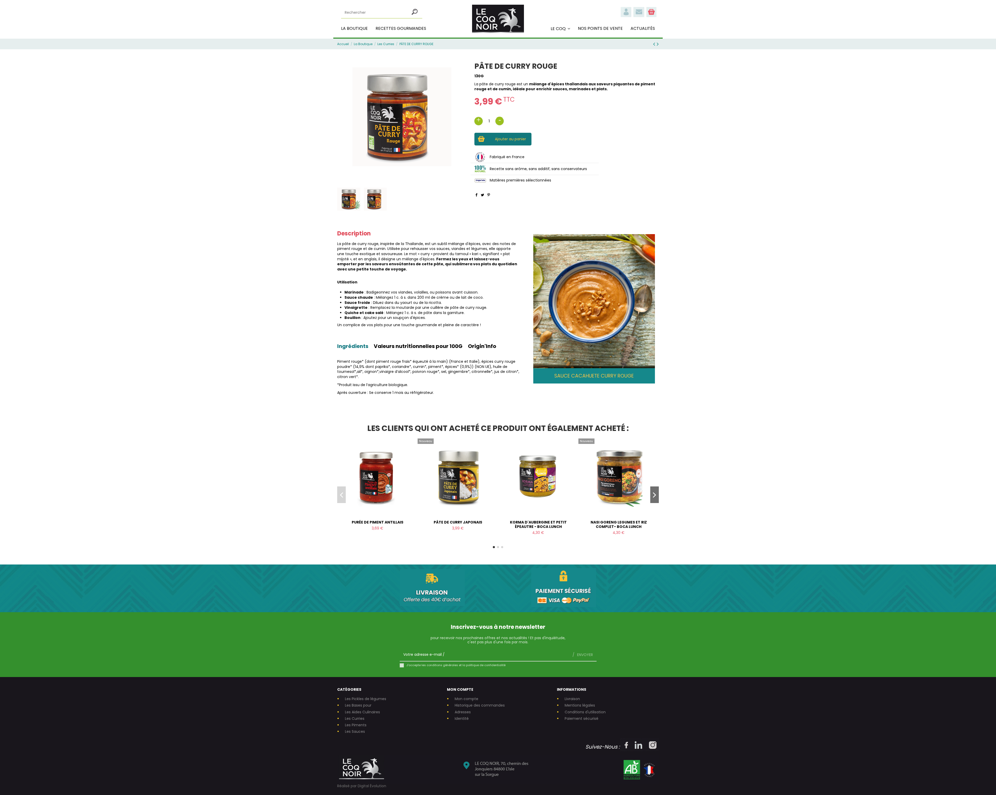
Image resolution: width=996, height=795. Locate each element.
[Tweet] (482, 195)
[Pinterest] (488, 195)
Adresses (463, 712)
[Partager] (476, 195)
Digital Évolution (372, 786)
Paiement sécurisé (581, 718)
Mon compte (466, 698)
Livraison (572, 698)
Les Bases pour (358, 705)
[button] (560, 28)
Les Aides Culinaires (362, 712)
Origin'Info (482, 347)
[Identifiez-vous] (626, 15)
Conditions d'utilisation (585, 712)
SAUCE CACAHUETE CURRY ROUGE (594, 375)
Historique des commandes (480, 705)
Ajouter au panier (510, 139)
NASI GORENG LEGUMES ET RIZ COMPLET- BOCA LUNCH (619, 524)
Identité (462, 718)
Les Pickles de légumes (365, 698)
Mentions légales (580, 705)
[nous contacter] (638, 15)
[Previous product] (655, 44)
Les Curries (354, 718)
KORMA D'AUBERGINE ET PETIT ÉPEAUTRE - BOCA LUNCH (538, 524)
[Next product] (658, 44)
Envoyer (584, 654)
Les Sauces (355, 731)
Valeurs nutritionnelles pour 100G (418, 347)
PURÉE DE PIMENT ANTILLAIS (377, 522)
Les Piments (355, 725)
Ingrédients (352, 347)
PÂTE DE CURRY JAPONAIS (458, 522)
